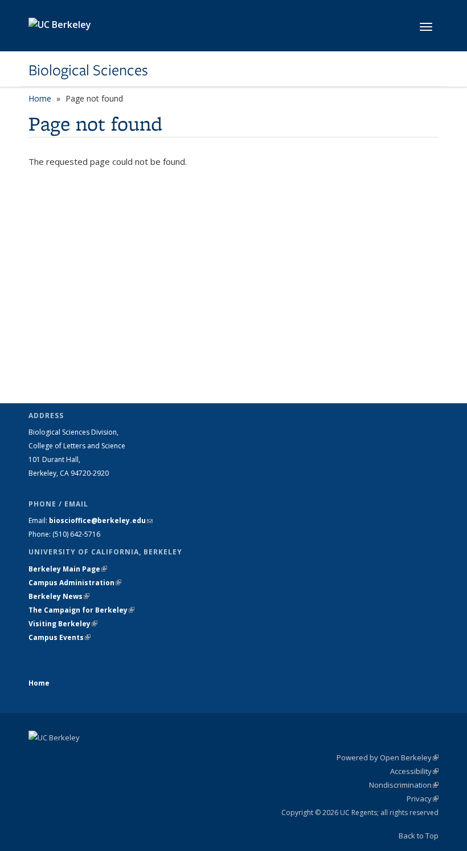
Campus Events (59, 637)
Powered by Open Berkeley (388, 757)
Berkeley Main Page (67, 569)
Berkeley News (58, 596)
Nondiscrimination (404, 785)
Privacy (423, 798)
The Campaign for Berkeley (81, 610)
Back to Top (419, 835)
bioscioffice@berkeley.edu (101, 520)
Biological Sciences (88, 70)
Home (39, 98)
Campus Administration (74, 582)
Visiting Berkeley (62, 624)
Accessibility (414, 771)
